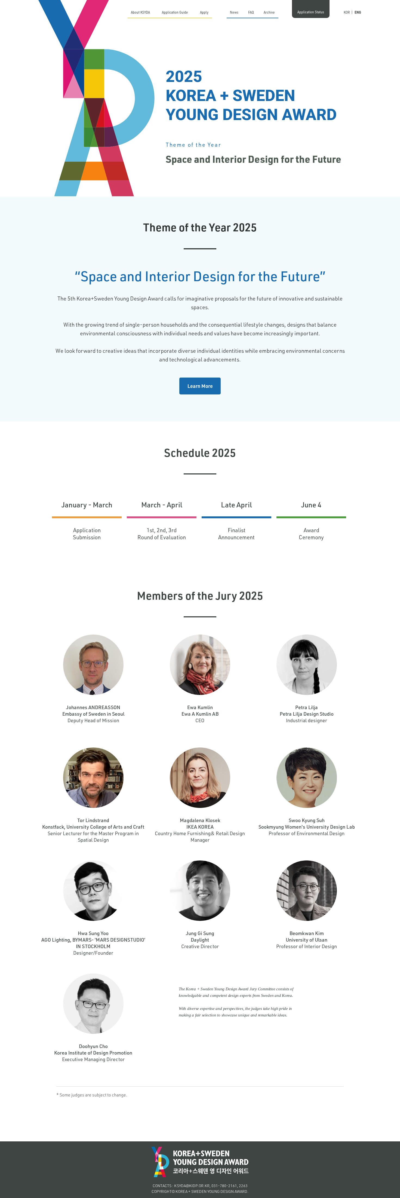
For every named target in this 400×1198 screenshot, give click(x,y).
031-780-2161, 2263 (229, 1185)
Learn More (200, 386)
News (234, 12)
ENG (358, 12)
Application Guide (175, 12)
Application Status (310, 12)
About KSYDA (140, 12)
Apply (204, 12)
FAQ (251, 12)
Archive (269, 12)
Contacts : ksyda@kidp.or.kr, (182, 1185)
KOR (347, 12)
